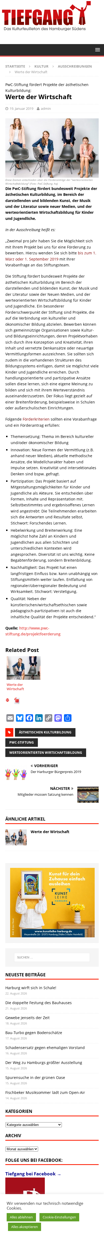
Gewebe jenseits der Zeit (27, 1017)
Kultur (41, 66)
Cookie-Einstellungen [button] (59, 1217)
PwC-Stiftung (21, 742)
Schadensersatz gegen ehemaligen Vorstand (45, 1047)
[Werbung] (52, 902)
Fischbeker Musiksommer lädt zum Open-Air (45, 1092)
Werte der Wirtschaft (50, 831)
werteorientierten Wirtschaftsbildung (45, 752)
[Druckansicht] (7, 700)
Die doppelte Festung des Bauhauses (38, 1002)
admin (46, 108)
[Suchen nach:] (52, 957)
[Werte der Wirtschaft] (16, 837)
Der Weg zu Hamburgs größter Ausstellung (43, 1062)
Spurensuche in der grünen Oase (35, 1077)
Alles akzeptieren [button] (24, 1226)
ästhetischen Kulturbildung (45, 732)
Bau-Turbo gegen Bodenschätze (33, 1032)
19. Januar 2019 (21, 108)
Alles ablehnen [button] (21, 1217)
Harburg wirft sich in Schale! (30, 987)
